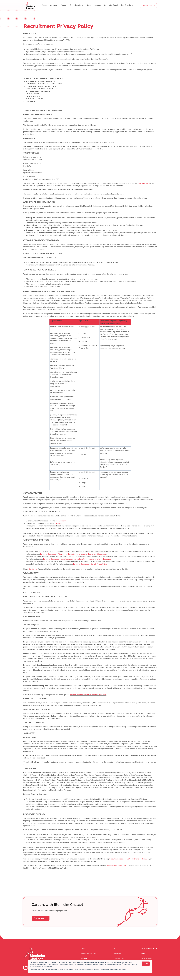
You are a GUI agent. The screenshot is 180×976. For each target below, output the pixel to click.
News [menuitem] (89, 5)
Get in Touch (147, 5)
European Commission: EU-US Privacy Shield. (90, 564)
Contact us (33, 569)
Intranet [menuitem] (84, 958)
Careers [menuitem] (97, 5)
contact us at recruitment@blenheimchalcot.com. (88, 695)
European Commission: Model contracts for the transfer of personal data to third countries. (77, 559)
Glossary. (62, 521)
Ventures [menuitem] (53, 5)
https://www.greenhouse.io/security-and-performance (129, 859)
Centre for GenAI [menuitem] (111, 5)
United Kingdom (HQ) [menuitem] (149, 948)
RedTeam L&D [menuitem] (127, 5)
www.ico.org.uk (144, 183)
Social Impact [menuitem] (119, 958)
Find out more (39, 918)
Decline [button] (146, 969)
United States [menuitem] (146, 958)
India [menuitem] (143, 953)
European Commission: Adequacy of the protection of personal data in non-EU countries (73, 554)
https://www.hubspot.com (116, 865)
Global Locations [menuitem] (76, 5)
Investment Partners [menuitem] (88, 953)
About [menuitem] (44, 5)
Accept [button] (146, 963)
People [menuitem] (63, 5)
